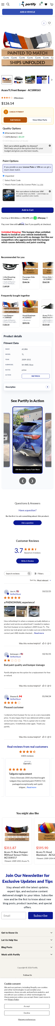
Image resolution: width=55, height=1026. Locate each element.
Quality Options (12, 128)
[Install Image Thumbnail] (30, 79)
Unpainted (9, 176)
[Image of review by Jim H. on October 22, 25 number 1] (9, 611)
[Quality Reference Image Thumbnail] (41, 79)
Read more (39, 633)
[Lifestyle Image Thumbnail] (18, 79)
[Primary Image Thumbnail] (7, 79)
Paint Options (10, 160)
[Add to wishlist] (49, 23)
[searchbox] (15, 573)
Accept (27, 1006)
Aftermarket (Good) (13, 133)
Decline (27, 1013)
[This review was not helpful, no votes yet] (48, 643)
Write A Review (27, 561)
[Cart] (51, 4)
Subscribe (41, 915)
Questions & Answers (27, 503)
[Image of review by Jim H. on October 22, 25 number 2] (21, 611)
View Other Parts (40, 120)
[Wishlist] (46, 4)
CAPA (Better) (14, 137)
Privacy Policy (13, 999)
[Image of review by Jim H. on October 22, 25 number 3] (34, 611)
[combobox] (40, 580)
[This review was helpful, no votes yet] (43, 643)
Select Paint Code (12, 180)
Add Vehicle (15, 120)
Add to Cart (27, 210)
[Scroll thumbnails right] (51, 80)
